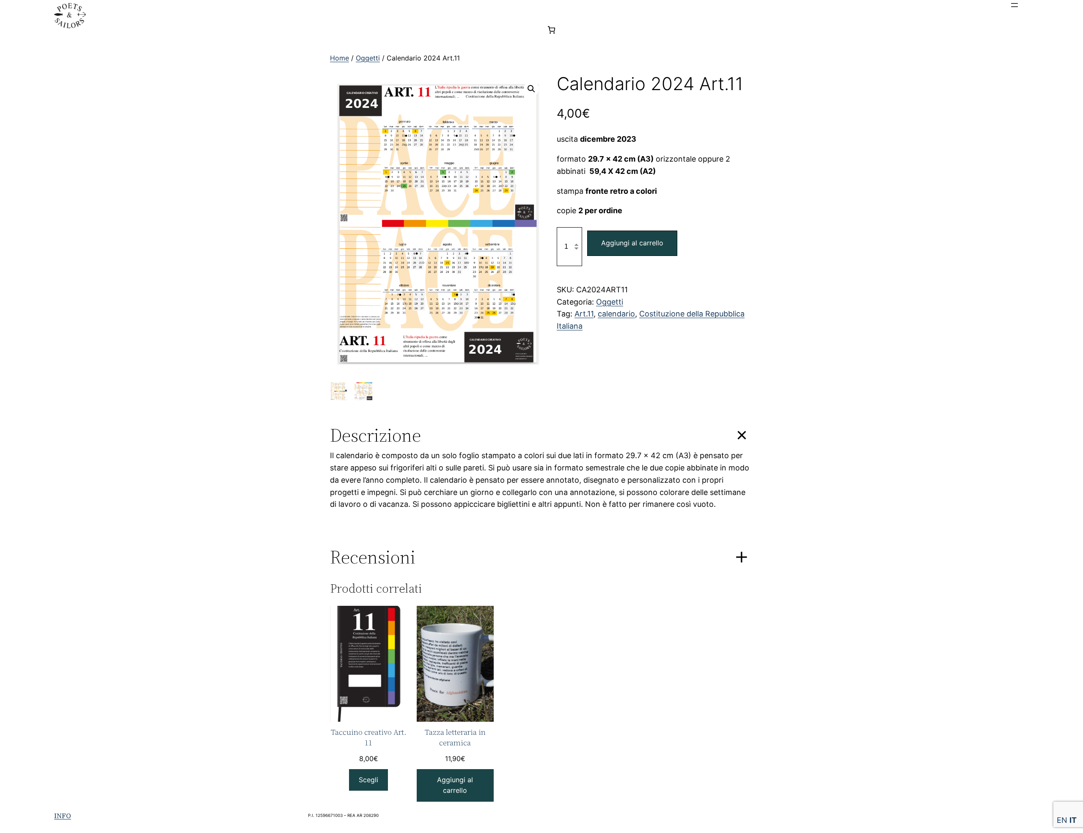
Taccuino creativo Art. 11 (369, 737)
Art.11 (584, 313)
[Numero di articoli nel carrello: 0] (551, 29)
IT (1073, 820)
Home (339, 58)
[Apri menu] (1014, 5)
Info (62, 815)
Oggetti (368, 58)
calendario (616, 313)
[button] (531, 88)
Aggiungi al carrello (632, 243)
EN (1062, 820)
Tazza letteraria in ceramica (455, 737)
